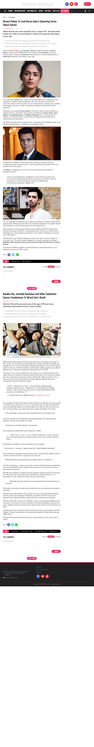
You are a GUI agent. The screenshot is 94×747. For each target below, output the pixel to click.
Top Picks (48, 11)
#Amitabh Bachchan (41, 531)
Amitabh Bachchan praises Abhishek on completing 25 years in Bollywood (26, 311)
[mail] (80, 4)
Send (56, 281)
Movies (10, 11)
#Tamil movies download (46, 4)
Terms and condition (42, 569)
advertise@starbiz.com (11, 578)
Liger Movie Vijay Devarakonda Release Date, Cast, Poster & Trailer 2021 (25, 46)
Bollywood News (20, 11)
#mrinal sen (15, 531)
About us (39, 567)
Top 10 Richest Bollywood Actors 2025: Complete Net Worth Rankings (25, 314)
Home (4, 17)
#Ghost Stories (26, 261)
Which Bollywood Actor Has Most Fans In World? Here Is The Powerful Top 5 (27, 317)
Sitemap (38, 572)
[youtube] (71, 4)
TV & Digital (64, 11)
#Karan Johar (15, 261)
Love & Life (56, 11)
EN (86, 4)
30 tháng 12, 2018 (42, 395)
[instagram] (76, 4)
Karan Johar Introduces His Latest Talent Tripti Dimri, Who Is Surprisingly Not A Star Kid (30, 43)
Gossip (41, 11)
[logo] (7, 3)
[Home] (5, 11)
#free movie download (29, 4)
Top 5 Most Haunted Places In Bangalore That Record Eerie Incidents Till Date (27, 41)
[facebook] (67, 4)
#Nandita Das (53, 531)
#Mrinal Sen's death (26, 531)
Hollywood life (32, 11)
